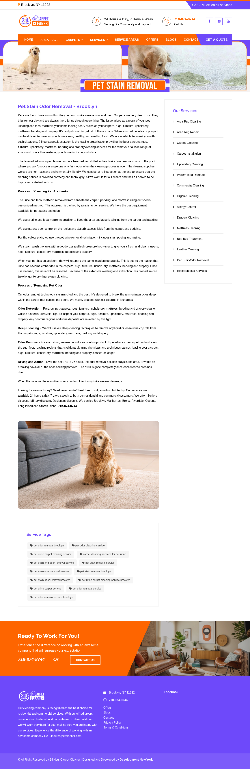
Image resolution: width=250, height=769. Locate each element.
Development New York (136, 759)
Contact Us (85, 659)
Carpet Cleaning (187, 142)
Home (28, 39)
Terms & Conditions (115, 727)
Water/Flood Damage (191, 174)
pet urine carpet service (47, 588)
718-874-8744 (184, 19)
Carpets (73, 39)
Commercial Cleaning (190, 185)
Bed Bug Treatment (190, 238)
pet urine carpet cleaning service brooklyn (105, 579)
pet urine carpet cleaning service (52, 554)
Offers (152, 39)
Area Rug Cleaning (189, 121)
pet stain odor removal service (51, 571)
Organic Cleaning (188, 196)
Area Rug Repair (188, 132)
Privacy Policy (112, 722)
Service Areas (127, 39)
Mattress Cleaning (188, 228)
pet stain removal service (100, 562)
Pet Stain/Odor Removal (193, 260)
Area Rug (48, 39)
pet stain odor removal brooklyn (51, 579)
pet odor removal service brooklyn (53, 597)
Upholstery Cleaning (190, 164)
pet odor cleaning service (90, 545)
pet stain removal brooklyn (95, 571)
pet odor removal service (86, 588)
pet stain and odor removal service (53, 562)
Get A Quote (216, 39)
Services (98, 39)
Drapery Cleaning (188, 217)
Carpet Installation (189, 153)
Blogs (171, 39)
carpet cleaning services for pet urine (104, 554)
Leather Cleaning (188, 249)
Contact (191, 39)
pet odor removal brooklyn (48, 545)
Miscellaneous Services (192, 270)
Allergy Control (186, 206)
